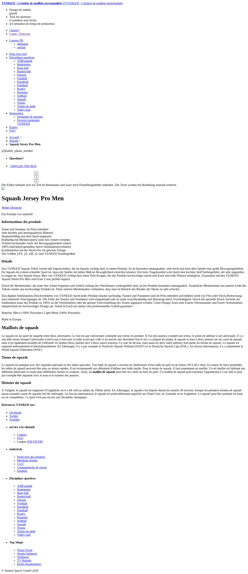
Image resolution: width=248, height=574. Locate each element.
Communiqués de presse (32, 467)
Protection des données (31, 457)
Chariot (13, 30)
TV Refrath (24, 560)
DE (30, 441)
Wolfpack (23, 557)
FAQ (20, 438)
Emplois (22, 470)
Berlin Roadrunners (29, 564)
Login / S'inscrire (19, 33)
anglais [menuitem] (21, 47)
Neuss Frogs (24, 550)
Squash (13, 140)
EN (35, 441)
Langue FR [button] (16, 40)
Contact (22, 434)
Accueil (14, 137)
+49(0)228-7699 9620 (22, 166)
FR (40, 441)
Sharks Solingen (27, 553)
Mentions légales (27, 460)
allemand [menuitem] (22, 44)
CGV (20, 464)
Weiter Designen (12, 207)
